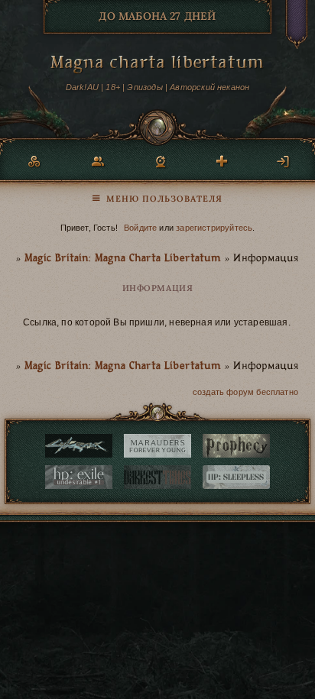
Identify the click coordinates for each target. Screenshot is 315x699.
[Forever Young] (157, 446)
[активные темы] (157, 194)
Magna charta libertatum (157, 64)
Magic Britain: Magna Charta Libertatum (122, 259)
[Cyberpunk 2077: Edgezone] (78, 446)
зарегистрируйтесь (214, 227)
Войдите (140, 227)
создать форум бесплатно (245, 391)
